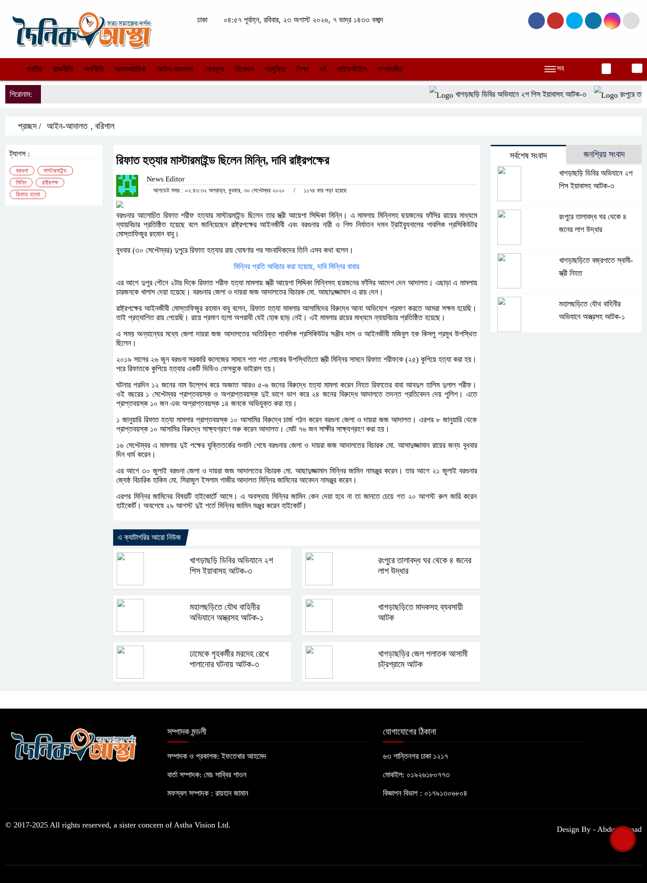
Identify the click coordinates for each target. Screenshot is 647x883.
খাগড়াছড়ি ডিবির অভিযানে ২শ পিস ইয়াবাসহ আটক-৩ (507, 94)
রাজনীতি (63, 69)
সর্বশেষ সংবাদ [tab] (528, 155)
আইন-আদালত (175, 69)
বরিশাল (104, 126)
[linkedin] (593, 20)
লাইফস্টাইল (352, 69)
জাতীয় (34, 69)
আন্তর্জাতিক (130, 69)
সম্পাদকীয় (390, 69)
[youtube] (612, 20)
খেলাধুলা (214, 69)
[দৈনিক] (81, 28)
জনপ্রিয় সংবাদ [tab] (604, 154)
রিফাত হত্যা (28, 194)
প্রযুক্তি (275, 69)
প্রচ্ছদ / (28, 126)
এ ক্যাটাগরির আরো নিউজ (149, 537)
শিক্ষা (302, 69)
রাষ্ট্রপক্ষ (50, 182)
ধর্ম (322, 69)
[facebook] (536, 20)
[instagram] (574, 20)
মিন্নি (21, 182)
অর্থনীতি (94, 69)
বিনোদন (244, 69)
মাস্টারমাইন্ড (55, 170)
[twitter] (555, 20)
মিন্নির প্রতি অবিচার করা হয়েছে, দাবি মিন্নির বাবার (296, 266)
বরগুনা (22, 170)
